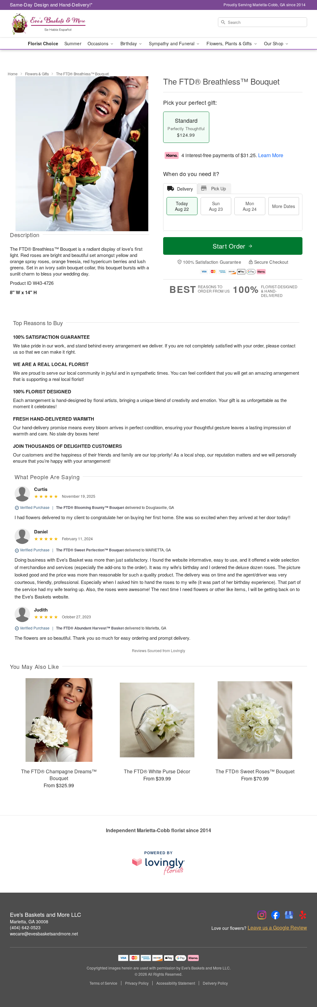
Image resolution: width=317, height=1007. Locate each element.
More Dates (283, 206)
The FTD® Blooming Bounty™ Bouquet (90, 507)
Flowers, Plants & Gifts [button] (229, 43)
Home (13, 73)
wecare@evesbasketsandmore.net (44, 933)
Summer (72, 43)
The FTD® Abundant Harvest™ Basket (90, 628)
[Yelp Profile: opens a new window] (302, 915)
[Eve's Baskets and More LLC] (54, 24)
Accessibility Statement (175, 983)
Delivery (185, 189)
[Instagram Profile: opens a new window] (262, 915)
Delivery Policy (215, 983)
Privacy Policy (137, 983)
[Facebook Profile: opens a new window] (275, 915)
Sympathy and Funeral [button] (172, 43)
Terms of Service (103, 983)
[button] (301, 980)
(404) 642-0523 (25, 927)
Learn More (270, 155)
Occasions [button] (99, 43)
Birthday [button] (129, 43)
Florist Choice (43, 43)
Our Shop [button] (274, 43)
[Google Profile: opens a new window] (289, 915)
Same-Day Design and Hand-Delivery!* (51, 4)
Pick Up (218, 188)
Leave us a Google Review (277, 927)
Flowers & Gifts (37, 73)
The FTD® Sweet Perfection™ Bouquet (90, 550)
